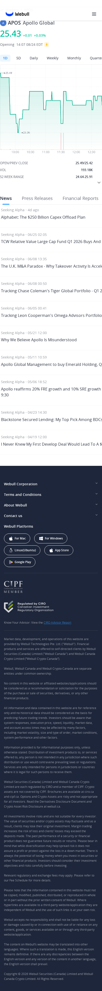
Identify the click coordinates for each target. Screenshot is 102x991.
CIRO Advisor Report (57, 622)
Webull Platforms (18, 526)
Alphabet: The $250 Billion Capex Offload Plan (43, 217)
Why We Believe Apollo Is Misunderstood (39, 339)
